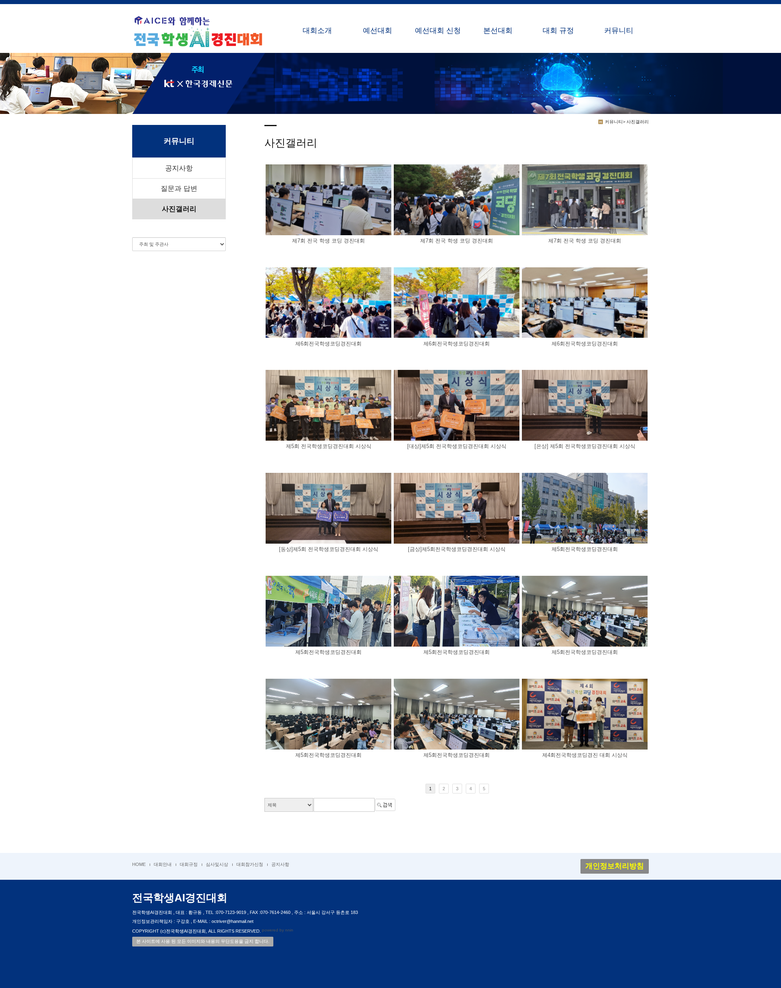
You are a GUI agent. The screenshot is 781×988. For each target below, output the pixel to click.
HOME (139, 864)
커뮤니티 (618, 30)
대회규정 (189, 864)
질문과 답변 (179, 188)
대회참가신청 (249, 864)
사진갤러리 (179, 209)
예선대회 (377, 30)
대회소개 (317, 30)
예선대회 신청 (438, 30)
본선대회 (498, 30)
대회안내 (163, 864)
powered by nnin (277, 930)
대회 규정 (558, 30)
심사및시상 (217, 864)
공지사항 (179, 168)
